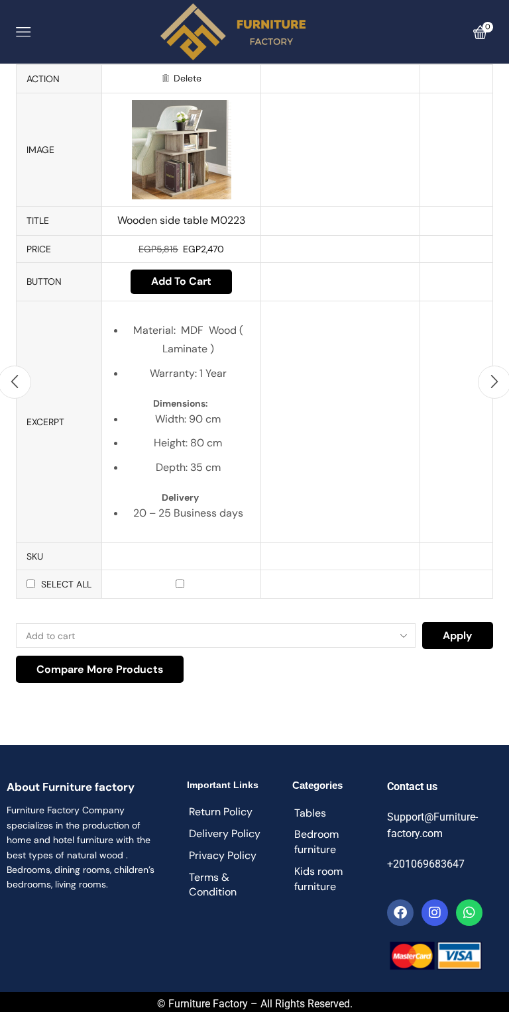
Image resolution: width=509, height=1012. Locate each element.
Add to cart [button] (181, 281)
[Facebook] (400, 912)
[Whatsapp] (469, 912)
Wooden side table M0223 (181, 220)
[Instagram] (435, 912)
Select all (66, 584)
